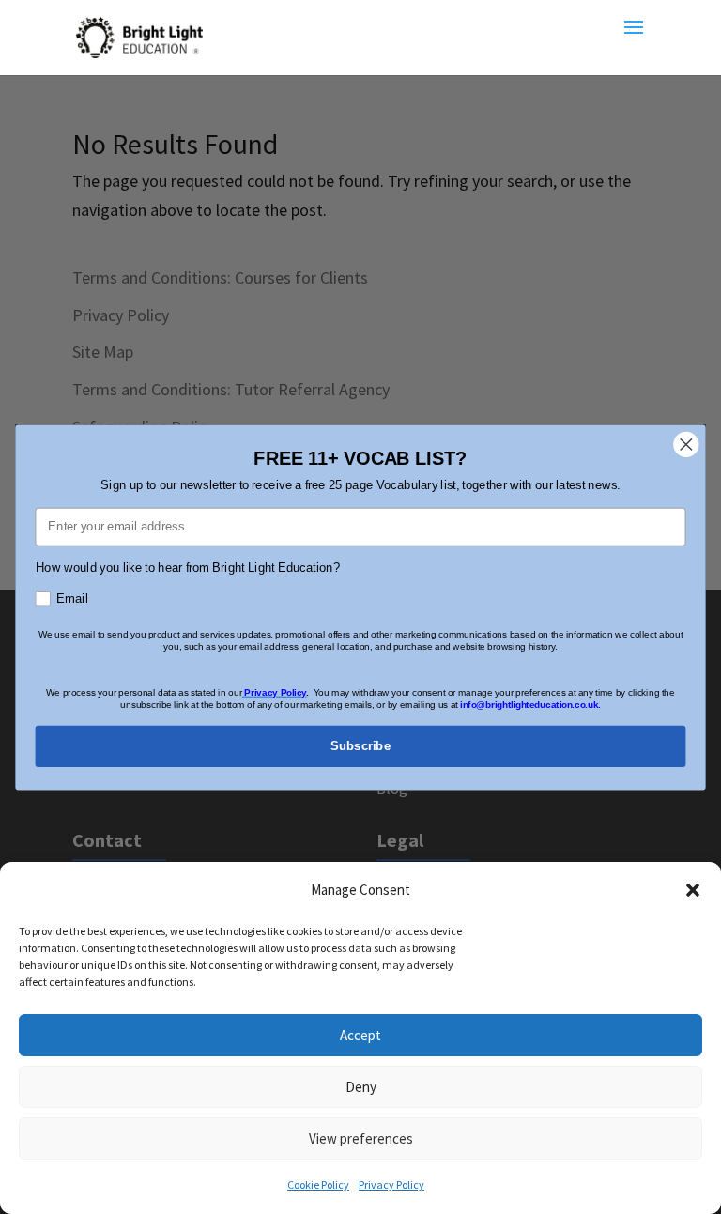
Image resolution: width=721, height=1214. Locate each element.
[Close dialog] (686, 444)
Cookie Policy (318, 1184)
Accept (360, 1035)
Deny (360, 1087)
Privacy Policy (391, 1184)
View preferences (361, 1138)
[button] (692, 890)
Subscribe (360, 745)
